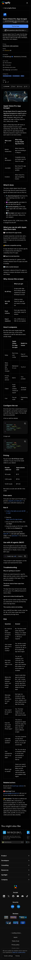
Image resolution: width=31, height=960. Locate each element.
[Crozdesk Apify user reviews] (22, 922)
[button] (15, 856)
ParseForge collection (18, 786)
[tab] (6, 86)
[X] (8, 896)
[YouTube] (18, 896)
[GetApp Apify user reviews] (6, 917)
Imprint (15, 937)
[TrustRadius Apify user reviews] (15, 922)
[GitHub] (13, 896)
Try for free (15, 26)
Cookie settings (8, 956)
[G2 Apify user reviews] (8, 922)
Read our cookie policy (18, 952)
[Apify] (6, 3)
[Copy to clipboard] (25, 423)
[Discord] (22, 896)
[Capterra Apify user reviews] (23, 917)
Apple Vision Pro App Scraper (14, 519)
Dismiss (17, 956)
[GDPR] (13, 907)
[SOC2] (19, 907)
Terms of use (15, 941)
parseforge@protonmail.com (11, 793)
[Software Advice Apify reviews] (13, 917)
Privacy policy (15, 944)
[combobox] (15, 30)
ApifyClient (15, 535)
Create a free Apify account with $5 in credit (15, 512)
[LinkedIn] (4, 896)
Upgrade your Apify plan (15, 500)
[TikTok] (27, 896)
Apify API (5, 533)
